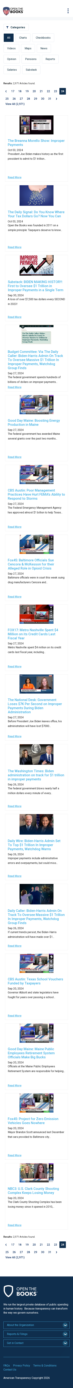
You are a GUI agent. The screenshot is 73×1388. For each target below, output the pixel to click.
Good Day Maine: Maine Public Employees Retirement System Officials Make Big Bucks (31, 1053)
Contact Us (9, 1369)
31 (49, 98)
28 (28, 98)
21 (41, 91)
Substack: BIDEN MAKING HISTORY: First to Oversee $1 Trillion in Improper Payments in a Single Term (35, 286)
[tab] (36, 1325)
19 (27, 91)
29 (35, 98)
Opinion (11, 59)
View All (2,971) (15, 104)
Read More (14, 177)
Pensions (30, 59)
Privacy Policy (21, 1365)
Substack (31, 69)
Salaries (12, 69)
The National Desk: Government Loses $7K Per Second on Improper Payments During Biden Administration (35, 706)
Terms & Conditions (45, 1365)
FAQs (6, 1365)
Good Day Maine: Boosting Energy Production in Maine (34, 422)
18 (19, 91)
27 (21, 98)
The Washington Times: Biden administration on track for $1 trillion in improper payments (36, 775)
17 (12, 91)
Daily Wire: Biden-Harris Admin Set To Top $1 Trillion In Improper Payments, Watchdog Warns (34, 845)
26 (14, 98)
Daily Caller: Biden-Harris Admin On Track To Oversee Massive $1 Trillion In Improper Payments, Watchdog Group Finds (36, 917)
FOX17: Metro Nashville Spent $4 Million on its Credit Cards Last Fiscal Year (33, 634)
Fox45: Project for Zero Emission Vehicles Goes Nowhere (33, 1121)
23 (55, 91)
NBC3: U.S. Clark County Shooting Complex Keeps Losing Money (33, 1191)
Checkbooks (43, 37)
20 (34, 91)
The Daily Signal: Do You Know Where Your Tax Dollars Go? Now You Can (36, 214)
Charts (23, 37)
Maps (28, 48)
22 (48, 91)
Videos (11, 48)
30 (42, 98)
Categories (18, 27)
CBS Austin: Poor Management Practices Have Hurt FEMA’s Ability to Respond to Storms (36, 494)
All (8, 37)
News (43, 48)
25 (6, 98)
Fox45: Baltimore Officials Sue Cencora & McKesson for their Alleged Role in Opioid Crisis (31, 564)
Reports (50, 59)
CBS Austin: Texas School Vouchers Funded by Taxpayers (35, 981)
